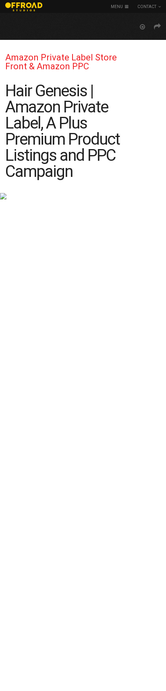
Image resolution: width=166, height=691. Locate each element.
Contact (146, 6)
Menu (117, 6)
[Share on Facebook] (157, 26)
